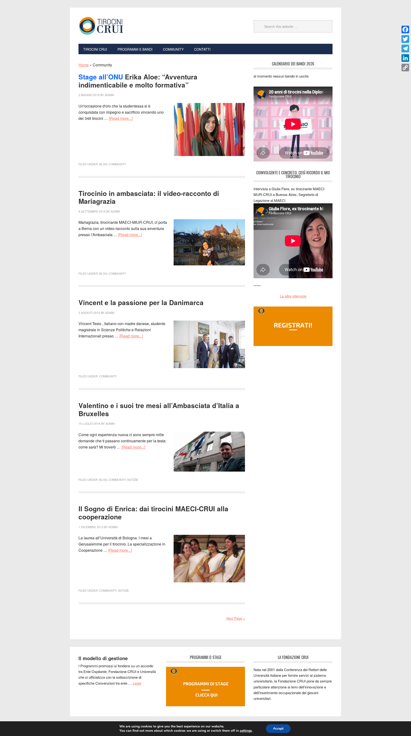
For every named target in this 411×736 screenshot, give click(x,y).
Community (117, 164)
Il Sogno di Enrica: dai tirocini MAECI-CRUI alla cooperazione (153, 513)
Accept (278, 728)
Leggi (137, 683)
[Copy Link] (405, 67)
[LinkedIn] (405, 58)
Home (83, 65)
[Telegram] (405, 48)
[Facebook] (405, 29)
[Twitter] (405, 39)
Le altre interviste (293, 295)
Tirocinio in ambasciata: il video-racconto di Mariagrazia (148, 197)
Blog (103, 164)
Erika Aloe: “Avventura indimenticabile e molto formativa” (137, 81)
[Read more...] (120, 118)
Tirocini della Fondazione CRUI (110, 25)
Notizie (132, 480)
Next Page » (235, 618)
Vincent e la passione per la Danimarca (141, 302)
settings (246, 731)
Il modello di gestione (103, 658)
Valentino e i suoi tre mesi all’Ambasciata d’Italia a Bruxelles (158, 409)
